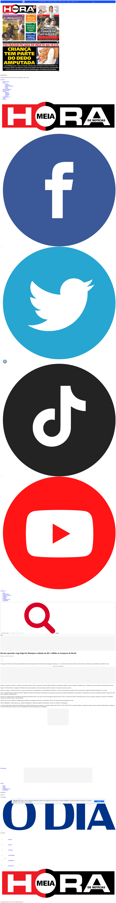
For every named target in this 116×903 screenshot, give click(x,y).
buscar (57, 633)
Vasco (6, 95)
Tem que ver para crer (7, 89)
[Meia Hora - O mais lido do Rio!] (58, 132)
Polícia (6, 83)
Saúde (6, 87)
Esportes (55, 1)
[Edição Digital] (30, 72)
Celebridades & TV (6, 599)
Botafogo (7, 92)
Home (4, 97)
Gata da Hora (5, 600)
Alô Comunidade (6, 90)
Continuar (99, 801)
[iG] (23, 2)
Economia (50, 1)
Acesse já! (2, 79)
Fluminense (7, 94)
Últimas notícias (6, 81)
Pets (77, 1)
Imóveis (6, 88)
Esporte (4, 787)
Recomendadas (3, 768)
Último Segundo (42, 1)
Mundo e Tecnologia (9, 85)
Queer (68, 1)
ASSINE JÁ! (3, 590)
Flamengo (7, 93)
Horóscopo (5, 596)
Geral (4, 82)
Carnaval (4, 99)
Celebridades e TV (6, 96)
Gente (60, 1)
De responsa (7, 84)
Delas (64, 1)
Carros (72, 1)
